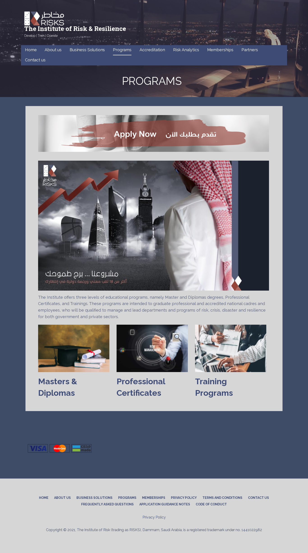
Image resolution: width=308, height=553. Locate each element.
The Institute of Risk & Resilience (75, 28)
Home (31, 49)
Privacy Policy (184, 498)
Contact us (35, 60)
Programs (122, 49)
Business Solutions (87, 49)
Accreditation (152, 49)
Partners (249, 49)
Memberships (220, 49)
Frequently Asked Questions (107, 504)
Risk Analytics (186, 49)
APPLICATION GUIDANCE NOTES (164, 504)
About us (53, 49)
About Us (62, 498)
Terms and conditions (222, 498)
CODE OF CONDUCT (211, 504)
